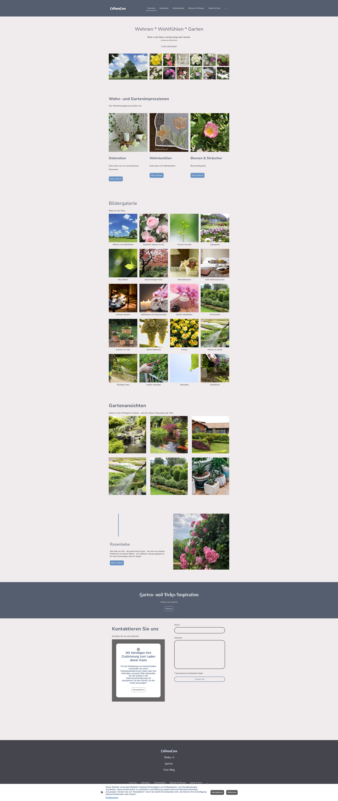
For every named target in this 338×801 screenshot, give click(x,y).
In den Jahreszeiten (169, 46)
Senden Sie (199, 679)
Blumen (169, 608)
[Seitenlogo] (118, 13)
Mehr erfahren (116, 179)
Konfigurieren (112, 798)
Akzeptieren (138, 690)
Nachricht (178, 638)
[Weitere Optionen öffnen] (225, 8)
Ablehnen (231, 792)
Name (177, 625)
